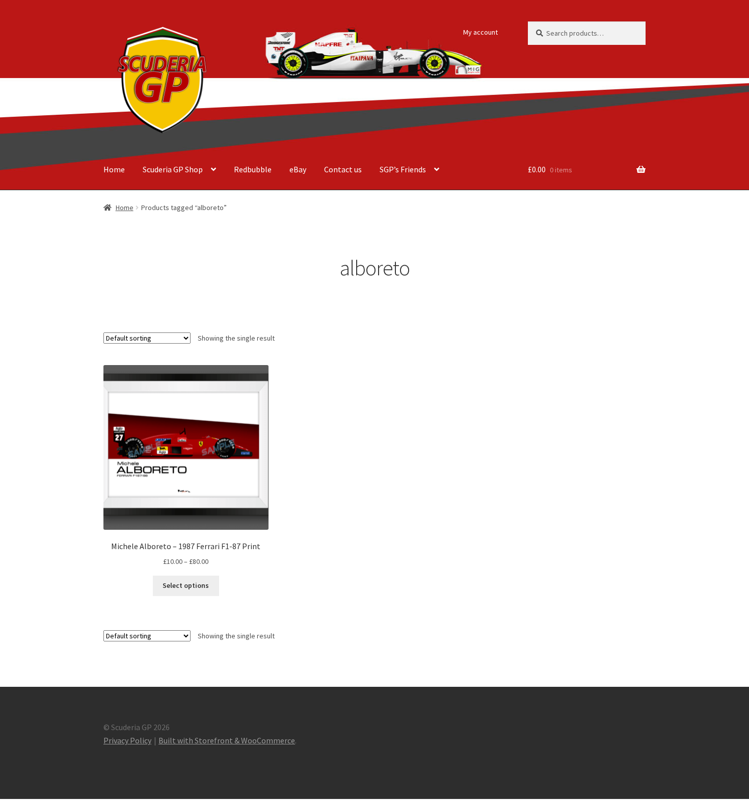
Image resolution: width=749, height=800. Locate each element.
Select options (186, 585)
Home (114, 169)
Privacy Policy (127, 740)
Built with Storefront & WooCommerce (226, 740)
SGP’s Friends (403, 169)
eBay (297, 169)
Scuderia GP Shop (173, 169)
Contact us (343, 169)
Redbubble (253, 169)
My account (480, 32)
